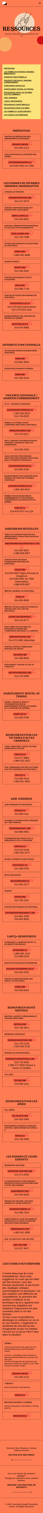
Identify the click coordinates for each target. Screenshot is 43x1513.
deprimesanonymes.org (20, 1040)
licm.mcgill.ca (20, 865)
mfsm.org (20, 374)
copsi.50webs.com (20, 234)
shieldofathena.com (19, 431)
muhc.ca (20, 597)
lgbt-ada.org (20, 1245)
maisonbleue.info (20, 1191)
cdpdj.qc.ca (20, 846)
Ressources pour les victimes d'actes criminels (18, 93)
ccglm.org (20, 987)
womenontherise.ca (20, 1209)
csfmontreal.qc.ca (20, 303)
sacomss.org (20, 655)
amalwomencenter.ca (20, 466)
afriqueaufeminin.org (20, 198)
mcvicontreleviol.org (20, 672)
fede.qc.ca (20, 508)
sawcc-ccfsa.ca (20, 216)
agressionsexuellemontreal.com (22, 543)
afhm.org (20, 358)
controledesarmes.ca (20, 162)
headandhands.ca (20, 881)
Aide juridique (10, 98)
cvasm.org (20, 570)
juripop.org (20, 897)
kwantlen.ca (20, 1416)
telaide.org (20, 1080)
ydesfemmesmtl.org (20, 828)
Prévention (9, 68)
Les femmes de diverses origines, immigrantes (19, 73)
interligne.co (20, 950)
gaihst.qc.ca (20, 714)
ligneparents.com (20, 1229)
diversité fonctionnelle (15, 77)
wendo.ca (20, 1395)
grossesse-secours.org (20, 1171)
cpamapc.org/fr (20, 144)
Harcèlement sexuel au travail (19, 89)
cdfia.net (20, 285)
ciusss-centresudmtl (20, 617)
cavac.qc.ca (20, 754)
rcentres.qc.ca (20, 324)
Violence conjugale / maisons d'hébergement (18, 81)
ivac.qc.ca (20, 775)
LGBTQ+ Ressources (13, 101)
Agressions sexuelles (14, 86)
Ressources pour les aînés (17, 108)
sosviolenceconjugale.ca (20, 410)
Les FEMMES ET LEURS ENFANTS (17, 111)
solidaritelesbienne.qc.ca (20, 969)
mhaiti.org (20, 267)
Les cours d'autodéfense (16, 115)
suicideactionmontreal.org (20, 1059)
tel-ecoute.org (20, 1116)
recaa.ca (20, 1136)
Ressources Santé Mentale (17, 105)
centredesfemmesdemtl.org (20, 913)
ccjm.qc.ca (19, 810)
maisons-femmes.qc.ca (20, 486)
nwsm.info (20, 251)
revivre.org (20, 1024)
